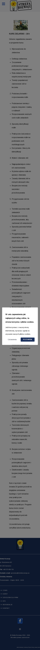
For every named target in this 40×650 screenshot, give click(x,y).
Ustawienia (12, 339)
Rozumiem (27, 339)
